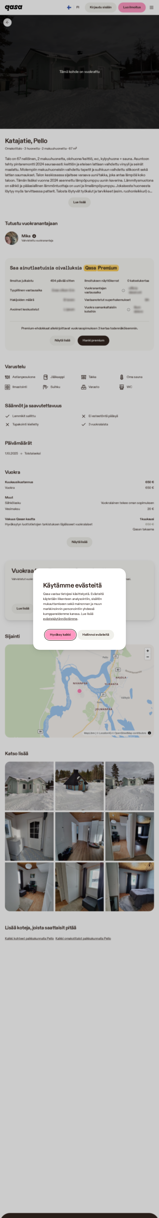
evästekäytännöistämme (60, 619)
